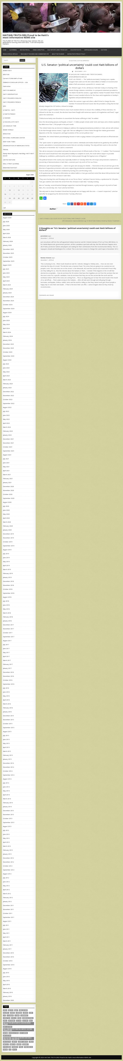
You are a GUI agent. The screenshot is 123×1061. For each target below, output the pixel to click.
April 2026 (6, 233)
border (12, 1013)
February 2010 (8, 992)
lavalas (31, 1042)
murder (19, 1044)
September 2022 (8, 403)
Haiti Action (6, 86)
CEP (4, 1015)
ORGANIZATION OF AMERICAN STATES (16, 146)
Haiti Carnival (23, 1033)
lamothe (14, 1042)
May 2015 (6, 743)
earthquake (12, 1021)
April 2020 (6, 518)
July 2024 (6, 316)
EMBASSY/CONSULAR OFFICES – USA (15, 82)
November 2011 (8, 909)
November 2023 (8, 348)
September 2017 (8, 637)
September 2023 (8, 356)
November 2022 (8, 395)
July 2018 (6, 601)
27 (23, 198)
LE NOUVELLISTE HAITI (11, 122)
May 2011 (6, 933)
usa (10, 1049)
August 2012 (7, 874)
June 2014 (6, 787)
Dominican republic (28, 1018)
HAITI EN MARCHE (9, 90)
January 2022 (7, 435)
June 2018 (6, 605)
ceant (31, 1013)
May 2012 (6, 886)
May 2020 (6, 514)
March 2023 (7, 380)
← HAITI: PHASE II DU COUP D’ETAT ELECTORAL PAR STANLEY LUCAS (61, 218)
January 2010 (7, 996)
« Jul (4, 208)
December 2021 (8, 439)
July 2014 (6, 783)
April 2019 (6, 565)
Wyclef (14, 1049)
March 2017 (7, 660)
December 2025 (8, 249)
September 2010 (8, 965)
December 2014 (8, 763)
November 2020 (8, 490)
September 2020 (8, 498)
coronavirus (24, 1015)
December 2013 (8, 810)
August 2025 (7, 265)
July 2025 (6, 269)
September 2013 (8, 822)
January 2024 (7, 340)
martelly (5, 1044)
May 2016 (6, 696)
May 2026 (6, 229)
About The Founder (58, 54)
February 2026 (8, 241)
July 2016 (6, 688)
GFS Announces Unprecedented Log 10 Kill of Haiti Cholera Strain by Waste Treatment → (91, 221)
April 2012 (6, 890)
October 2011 (7, 913)
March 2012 (7, 893)
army (16, 1010)
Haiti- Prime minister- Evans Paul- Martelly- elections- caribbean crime (17, 1029)
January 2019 (7, 577)
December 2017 (8, 625)
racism (5, 1049)
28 (28, 198)
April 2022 (6, 423)
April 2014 (6, 795)
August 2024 (7, 312)
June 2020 (6, 510)
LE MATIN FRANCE (9, 114)
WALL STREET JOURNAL (11, 164)
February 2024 (8, 336)
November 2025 (8, 253)
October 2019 (7, 542)
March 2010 (7, 988)
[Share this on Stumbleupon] (85, 204)
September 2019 (8, 546)
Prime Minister (28, 1047)
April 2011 (6, 937)
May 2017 (6, 652)
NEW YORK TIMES (9, 142)
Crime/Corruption (38, 50)
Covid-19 (14, 1018)
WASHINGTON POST (10, 168)
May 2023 (6, 372)
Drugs (5, 1021)
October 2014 (7, 771)
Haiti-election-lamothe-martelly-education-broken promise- (17, 1023)
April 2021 (6, 471)
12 (19, 190)
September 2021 (8, 451)
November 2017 (8, 629)
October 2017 (7, 633)
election (19, 1021)
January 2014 (7, 807)
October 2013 (7, 818)
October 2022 (7, 399)
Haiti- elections (7, 1027)
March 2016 (7, 704)
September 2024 (8, 308)
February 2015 (8, 755)
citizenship (10, 1015)
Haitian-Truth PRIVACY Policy (76, 54)
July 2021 (6, 459)
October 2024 (7, 305)
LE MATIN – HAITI (9, 110)
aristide (11, 1010)
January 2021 (7, 482)
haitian (5, 1033)
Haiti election (7, 1036)
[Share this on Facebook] (72, 204)
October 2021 (7, 447)
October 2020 (7, 494)
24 (10, 198)
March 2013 (7, 846)
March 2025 (7, 285)
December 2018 (8, 581)
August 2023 (7, 360)
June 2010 (6, 977)
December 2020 (8, 486)
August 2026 (7, 218)
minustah (12, 1044)
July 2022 (6, 411)
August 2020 (7, 502)
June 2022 (6, 415)
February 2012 (8, 897)
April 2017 (6, 656)
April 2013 (6, 842)
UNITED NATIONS (9, 160)
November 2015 (8, 720)
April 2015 (6, 747)
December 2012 (8, 858)
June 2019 (6, 558)
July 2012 (6, 878)
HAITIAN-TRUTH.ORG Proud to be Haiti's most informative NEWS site (26, 36)
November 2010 (8, 957)
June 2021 (6, 463)
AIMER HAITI (7, 70)
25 (14, 198)
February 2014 (8, 803)
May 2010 (6, 980)
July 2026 (6, 222)
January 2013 (7, 854)
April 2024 (6, 328)
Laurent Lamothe (22, 1042)
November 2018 (8, 585)
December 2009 (8, 1000)
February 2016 (8, 708)
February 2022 (8, 431)
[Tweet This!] (68, 204)
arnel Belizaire (23, 1010)
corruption (6, 1018)
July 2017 (6, 644)
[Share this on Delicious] (94, 204)
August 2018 (7, 597)
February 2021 (8, 478)
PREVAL (5, 149)
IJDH (4, 106)
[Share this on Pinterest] (78, 204)
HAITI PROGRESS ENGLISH (12, 98)
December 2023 (8, 344)
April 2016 (6, 700)
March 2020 (7, 522)
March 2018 (7, 613)
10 (10, 190)
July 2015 (6, 735)
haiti (31, 1021)
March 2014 (7, 799)
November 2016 (8, 676)
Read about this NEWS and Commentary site (35, 54)
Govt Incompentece (83, 61)
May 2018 (6, 609)
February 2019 (8, 573)
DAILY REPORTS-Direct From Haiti (57, 50)
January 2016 (7, 712)
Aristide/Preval (25, 50)
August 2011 (7, 921)
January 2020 (7, 530)
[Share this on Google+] (75, 204)
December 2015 (8, 716)
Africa (5, 1010)
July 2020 (6, 506)
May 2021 (6, 467)
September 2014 (8, 775)
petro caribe (6, 1047)
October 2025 (7, 257)
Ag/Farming (13, 50)
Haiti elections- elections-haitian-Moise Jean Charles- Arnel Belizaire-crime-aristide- (17, 1038)
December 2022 (8, 391)
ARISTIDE (6, 74)
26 (19, 198)
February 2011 (8, 945)
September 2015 (8, 727)
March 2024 (7, 332)
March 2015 (7, 751)
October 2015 (7, 724)
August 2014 (7, 779)
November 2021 (8, 443)
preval (21, 1047)
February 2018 (8, 617)
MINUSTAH (7, 134)
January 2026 (7, 245)
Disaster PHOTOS (75, 50)
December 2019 (8, 534)
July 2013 (6, 830)
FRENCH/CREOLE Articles (10, 54)
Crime (19, 1018)
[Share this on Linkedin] (91, 204)
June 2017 (6, 648)
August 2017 (7, 641)
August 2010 (7, 969)
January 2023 (7, 388)
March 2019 (7, 569)
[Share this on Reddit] (81, 204)
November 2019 (8, 538)
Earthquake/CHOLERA (91, 50)
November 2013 (8, 814)
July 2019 (6, 554)
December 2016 (8, 672)
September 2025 (8, 261)
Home (4, 50)
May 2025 (6, 277)
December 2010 (8, 953)
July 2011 (6, 925)
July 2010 (6, 973)
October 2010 (7, 961)
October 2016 (7, 680)
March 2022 (7, 427)
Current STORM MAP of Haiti (12, 78)
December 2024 (8, 297)
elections (25, 1021)
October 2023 (7, 352)
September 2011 (8, 917)
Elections (104, 50)
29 (32, 198)
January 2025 (7, 293)
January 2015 (7, 759)
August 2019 (7, 550)
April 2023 (6, 376)
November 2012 (8, 862)
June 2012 (6, 882)
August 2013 (7, 826)
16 (5, 194)
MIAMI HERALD (8, 130)
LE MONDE (6, 118)
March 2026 (7, 237)
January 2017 (7, 668)
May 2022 (6, 419)
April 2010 (6, 984)
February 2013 (8, 850)
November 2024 (8, 301)
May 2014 (6, 791)
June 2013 (6, 834)
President (14, 1047)
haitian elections (13, 1033)
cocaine (17, 1015)
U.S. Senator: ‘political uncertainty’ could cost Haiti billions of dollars (79, 66)
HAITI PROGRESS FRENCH (12, 102)
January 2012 (7, 901)
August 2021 (7, 455)
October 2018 (7, 589)
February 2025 (8, 289)
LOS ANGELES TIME (9, 126)
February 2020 (8, 526)
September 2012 (8, 870)
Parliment (25, 1044)
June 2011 (6, 929)
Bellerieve (6, 1013)
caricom (25, 1013)
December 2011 (8, 905)
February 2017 (8, 664)
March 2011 (7, 941)
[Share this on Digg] (88, 204)
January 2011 (7, 949)
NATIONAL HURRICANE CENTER (14, 138)
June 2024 (6, 320)
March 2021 (7, 474)
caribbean (18, 1013)
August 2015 (7, 731)
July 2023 (6, 364)
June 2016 (6, 692)
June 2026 (6, 225)
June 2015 (6, 739)
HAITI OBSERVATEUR (10, 94)
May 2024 (6, 324)
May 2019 (6, 561)
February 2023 (8, 384)
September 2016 (8, 684)
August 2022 (7, 407)
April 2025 (6, 281)
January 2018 (7, 621)
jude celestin (6, 1042)
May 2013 (6, 838)
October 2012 (7, 866)
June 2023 (6, 368)
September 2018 (8, 593)
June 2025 (6, 273)
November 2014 (8, 767)
